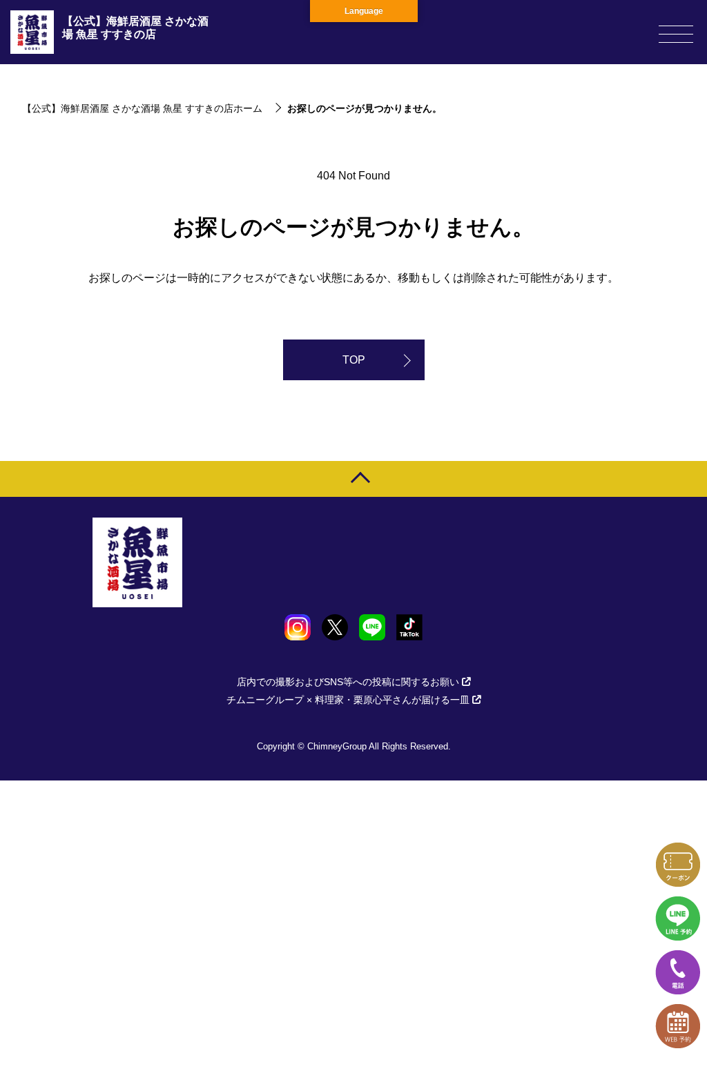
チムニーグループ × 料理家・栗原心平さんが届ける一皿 (347, 699)
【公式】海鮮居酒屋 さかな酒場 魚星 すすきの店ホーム (142, 108)
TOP (353, 360)
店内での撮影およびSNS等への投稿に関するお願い (348, 681)
